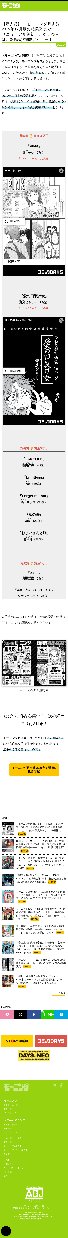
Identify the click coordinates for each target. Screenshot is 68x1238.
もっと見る (57, 993)
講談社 (7, 1176)
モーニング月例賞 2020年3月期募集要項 (34, 769)
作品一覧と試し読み (13, 1138)
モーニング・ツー (14, 1119)
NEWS (6, 1160)
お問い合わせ (10, 1164)
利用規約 (8, 1172)
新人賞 (7, 1154)
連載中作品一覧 (11, 1105)
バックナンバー (11, 1113)
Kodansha (23, 1214)
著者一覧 (8, 1109)
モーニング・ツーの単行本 (16, 1150)
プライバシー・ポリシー (15, 1168)
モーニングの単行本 (13, 1146)
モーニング (10, 1100)
